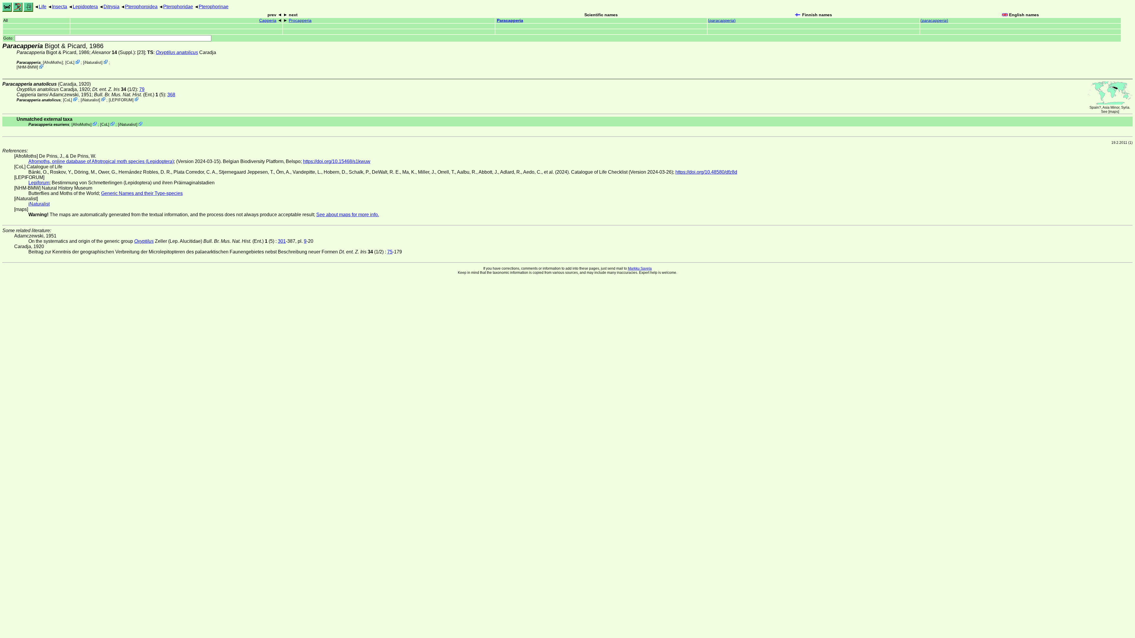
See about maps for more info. (347, 214)
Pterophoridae (178, 6)
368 (171, 94)
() (722, 20)
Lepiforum (38, 182)
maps (1113, 112)
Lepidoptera (85, 6)
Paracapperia (510, 20)
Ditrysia (111, 6)
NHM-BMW (27, 67)
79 (142, 89)
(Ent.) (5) (129, 94)
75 (390, 251)
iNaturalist (92, 62)
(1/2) (114, 89)
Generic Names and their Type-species (142, 193)
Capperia (267, 20)
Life (42, 6)
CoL (70, 62)
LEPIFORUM (121, 99)
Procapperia (300, 20)
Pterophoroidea (141, 6)
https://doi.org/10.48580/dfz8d (706, 172)
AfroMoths (53, 62)
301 (282, 241)
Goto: (9, 38)
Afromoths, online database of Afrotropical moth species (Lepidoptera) (101, 161)
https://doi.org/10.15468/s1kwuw (336, 161)
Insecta (59, 6)
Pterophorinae (213, 6)
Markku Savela (640, 268)
